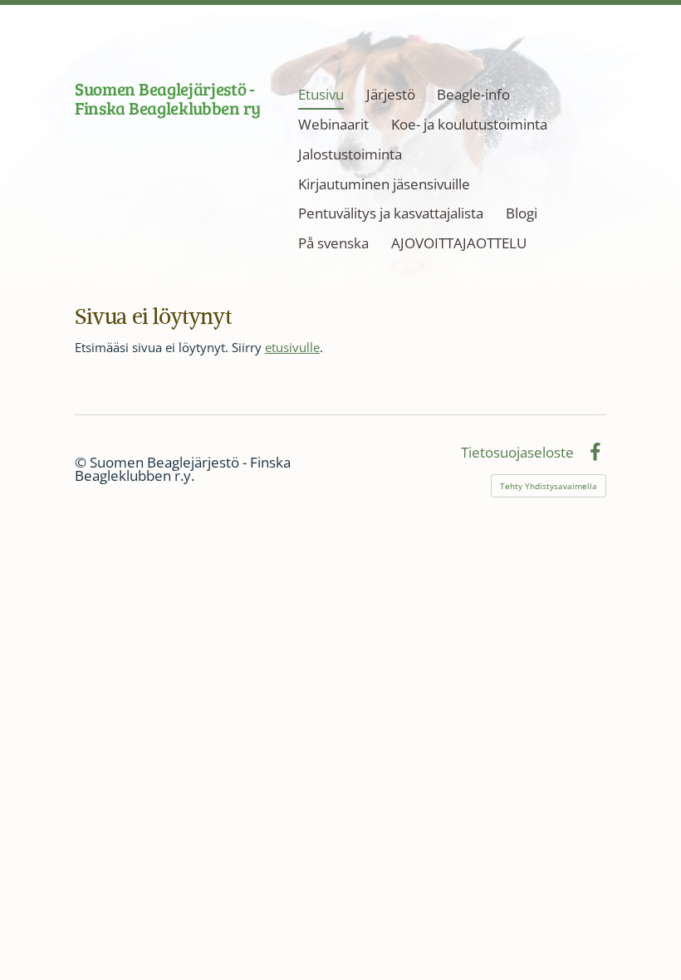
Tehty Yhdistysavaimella (548, 486)
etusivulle (292, 347)
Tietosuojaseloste (517, 453)
